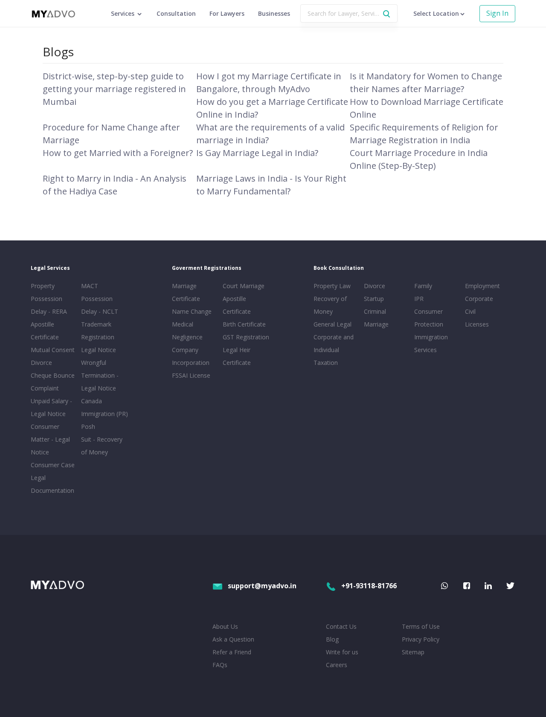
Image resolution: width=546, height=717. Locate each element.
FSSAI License (191, 375)
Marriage (376, 324)
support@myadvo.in (262, 585)
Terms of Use (421, 626)
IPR (419, 299)
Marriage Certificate (186, 292)
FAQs (219, 665)
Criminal (375, 311)
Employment (482, 286)
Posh (88, 426)
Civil (470, 311)
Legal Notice (98, 350)
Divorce (374, 286)
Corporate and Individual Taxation (334, 350)
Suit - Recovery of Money (101, 445)
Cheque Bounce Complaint (53, 381)
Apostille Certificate (45, 330)
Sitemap (413, 652)
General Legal (332, 324)
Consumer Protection (428, 317)
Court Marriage (243, 286)
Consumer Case (53, 465)
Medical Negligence (187, 330)
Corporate (479, 299)
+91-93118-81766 (369, 585)
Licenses (477, 324)
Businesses (274, 13)
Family (423, 286)
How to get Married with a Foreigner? (118, 153)
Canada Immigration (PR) (104, 407)
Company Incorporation (190, 356)
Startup (374, 299)
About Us (225, 626)
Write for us (342, 652)
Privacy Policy (420, 639)
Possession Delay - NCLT (99, 305)
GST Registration (246, 337)
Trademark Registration (97, 330)
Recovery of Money (330, 305)
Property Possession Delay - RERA (49, 298)
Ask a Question (233, 639)
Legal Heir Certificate (237, 356)
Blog (332, 639)
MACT (89, 286)
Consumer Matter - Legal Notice (50, 439)
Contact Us (341, 626)
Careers (336, 665)
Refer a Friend (231, 652)
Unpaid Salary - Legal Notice (51, 407)
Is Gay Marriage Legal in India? (257, 153)
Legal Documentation (52, 484)
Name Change (192, 311)
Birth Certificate (244, 324)
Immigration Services (431, 343)
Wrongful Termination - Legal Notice (100, 375)
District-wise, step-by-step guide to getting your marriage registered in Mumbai (114, 88)
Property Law (332, 286)
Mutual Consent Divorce (53, 356)
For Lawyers (226, 13)
